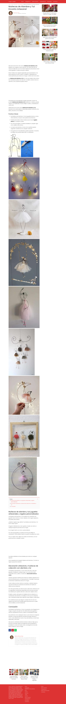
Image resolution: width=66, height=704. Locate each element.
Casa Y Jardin (12, 1)
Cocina (26, 691)
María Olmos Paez (16, 12)
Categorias (27, 1)
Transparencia (43, 1)
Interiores (26, 693)
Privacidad (49, 1)
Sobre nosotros (35, 1)
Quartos (26, 695)
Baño (26, 690)
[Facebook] (10, 630)
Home (22, 1)
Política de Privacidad (45, 690)
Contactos (55, 1)
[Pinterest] (12, 630)
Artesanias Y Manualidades (30, 688)
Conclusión (13, 506)
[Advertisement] (24, 56)
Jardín (26, 694)
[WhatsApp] (15, 630)
